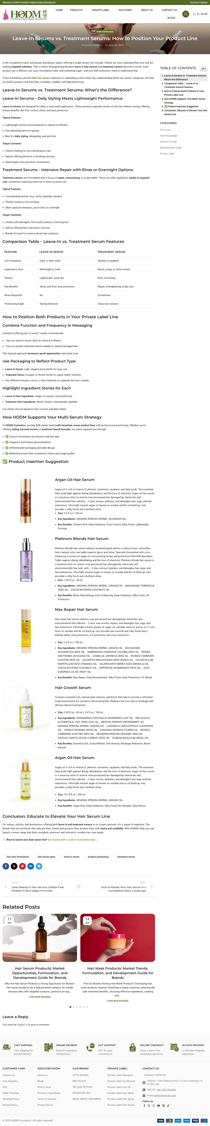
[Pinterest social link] (22, 866)
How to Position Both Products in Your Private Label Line (184, 93)
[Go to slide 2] (74, 1007)
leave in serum (71, 856)
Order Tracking (10, 1093)
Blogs (41, 1081)
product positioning (98, 856)
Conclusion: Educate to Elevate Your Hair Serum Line (185, 112)
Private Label (167, 153)
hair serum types (46, 856)
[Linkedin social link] (30, 866)
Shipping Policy (10, 1099)
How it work (44, 1087)
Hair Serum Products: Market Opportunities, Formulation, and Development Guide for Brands (40, 973)
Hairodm (98, 45)
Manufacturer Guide (171, 147)
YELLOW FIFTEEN (82, 1087)
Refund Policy (10, 1104)
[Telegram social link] (39, 866)
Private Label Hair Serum (121, 1104)
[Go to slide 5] (83, 1007)
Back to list (79, 886)
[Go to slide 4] (80, 1007)
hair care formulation (18, 856)
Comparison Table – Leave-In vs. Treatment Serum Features (181, 85)
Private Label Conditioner (121, 1081)
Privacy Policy (45, 1104)
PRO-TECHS (79, 1081)
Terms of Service (47, 1099)
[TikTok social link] (168, 1105)
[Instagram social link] (153, 1105)
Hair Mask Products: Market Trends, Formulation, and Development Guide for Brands (117, 973)
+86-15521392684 (166, 1089)
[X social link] (14, 866)
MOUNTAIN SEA (82, 1093)
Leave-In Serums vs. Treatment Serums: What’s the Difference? (185, 77)
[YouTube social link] (158, 1105)
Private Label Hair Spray (120, 1099)
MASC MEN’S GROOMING (87, 1099)
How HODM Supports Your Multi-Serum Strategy (185, 101)
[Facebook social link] (5, 866)
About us (42, 1075)
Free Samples (10, 1081)
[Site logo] (24, 13)
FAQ (4, 1087)
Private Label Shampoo (120, 1075)
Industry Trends (168, 141)
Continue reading (40, 997)
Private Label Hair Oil (119, 1087)
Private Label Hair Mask (120, 1093)
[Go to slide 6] (87, 1007)
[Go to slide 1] (70, 1007)
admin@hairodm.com (165, 1095)
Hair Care (165, 129)
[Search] (186, 14)
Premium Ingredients (49, 1093)
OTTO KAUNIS (80, 1075)
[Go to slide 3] (77, 1007)
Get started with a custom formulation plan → (73, 839)
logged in (22, 1024)
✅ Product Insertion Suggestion (181, 106)
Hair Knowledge (105, 32)
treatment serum (126, 856)
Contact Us (8, 1075)
